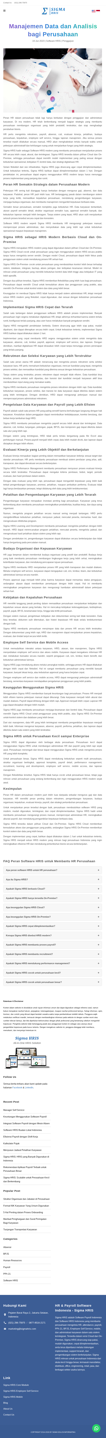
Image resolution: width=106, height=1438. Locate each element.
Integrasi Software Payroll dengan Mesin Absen (26, 1123)
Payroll (6, 1267)
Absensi (7, 1247)
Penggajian (68, 41)
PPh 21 (7, 1274)
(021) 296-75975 (20, 3)
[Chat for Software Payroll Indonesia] (96, 1428)
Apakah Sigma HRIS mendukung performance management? (38, 963)
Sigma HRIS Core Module (16, 1385)
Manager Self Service (13, 1110)
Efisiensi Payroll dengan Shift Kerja (20, 1137)
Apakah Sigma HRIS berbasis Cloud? (25, 889)
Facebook (17, 1087)
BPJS (6, 1254)
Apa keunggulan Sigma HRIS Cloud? (25, 907)
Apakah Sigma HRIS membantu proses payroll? (31, 945)
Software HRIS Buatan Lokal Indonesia (22, 1130)
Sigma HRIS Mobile (13, 1397)
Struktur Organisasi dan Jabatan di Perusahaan (26, 1199)
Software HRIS (53, 41)
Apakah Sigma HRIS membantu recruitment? (29, 954)
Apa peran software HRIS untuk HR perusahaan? (31, 870)
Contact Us (7, 3)
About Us (7, 1409)
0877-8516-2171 (37, 1322)
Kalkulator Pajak (11, 1143)
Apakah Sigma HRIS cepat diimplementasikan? (30, 926)
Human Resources (12, 1260)
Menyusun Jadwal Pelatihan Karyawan (22, 1150)
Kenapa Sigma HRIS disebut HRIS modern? (29, 935)
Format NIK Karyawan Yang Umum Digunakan (26, 1206)
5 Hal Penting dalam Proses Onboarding (23, 1212)
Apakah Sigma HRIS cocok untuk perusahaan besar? (34, 982)
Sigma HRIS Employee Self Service (21, 1391)
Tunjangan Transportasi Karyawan (20, 1229)
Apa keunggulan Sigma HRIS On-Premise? (28, 917)
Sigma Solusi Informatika (63, 1432)
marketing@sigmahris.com (22, 1329)
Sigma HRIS (9, 150)
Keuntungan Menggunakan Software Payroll (25, 1117)
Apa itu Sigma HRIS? (17, 879)
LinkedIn (29, 1087)
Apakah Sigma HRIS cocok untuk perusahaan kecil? (33, 973)
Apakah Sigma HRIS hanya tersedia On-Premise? (31, 898)
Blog (5, 1403)
